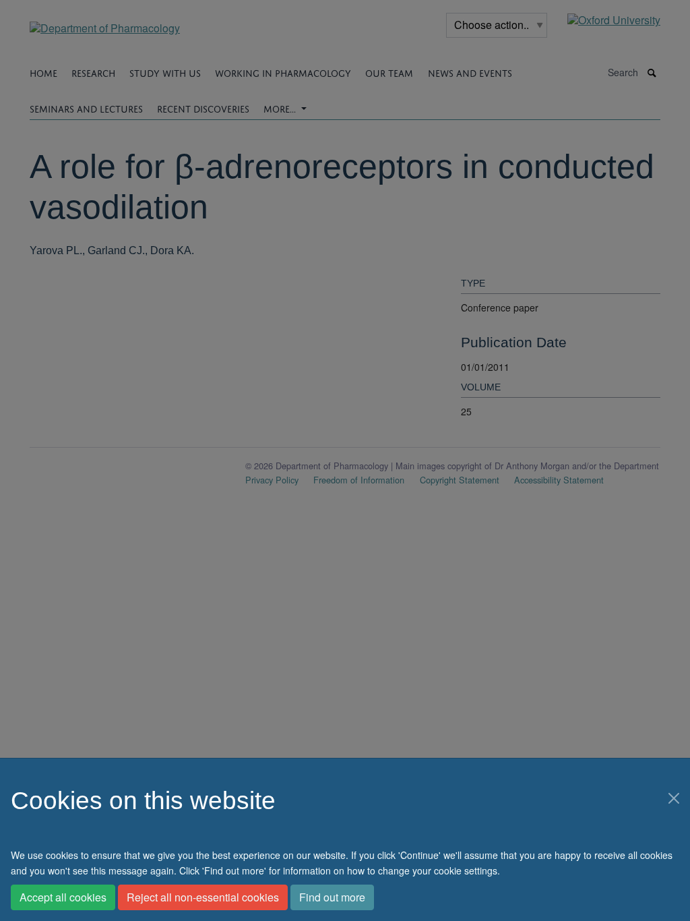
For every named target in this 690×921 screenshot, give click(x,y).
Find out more (332, 897)
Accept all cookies (63, 897)
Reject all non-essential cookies (203, 897)
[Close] (674, 798)
